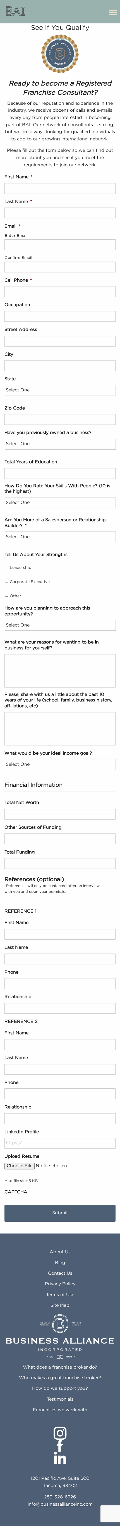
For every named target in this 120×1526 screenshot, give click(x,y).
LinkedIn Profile (21, 1132)
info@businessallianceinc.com (60, 1504)
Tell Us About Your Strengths (36, 555)
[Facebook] (60, 1446)
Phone (11, 972)
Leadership (20, 567)
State (10, 379)
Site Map (60, 1305)
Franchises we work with (60, 1410)
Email (12, 226)
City (8, 354)
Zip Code (14, 408)
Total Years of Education (30, 462)
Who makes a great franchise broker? (60, 1378)
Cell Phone (18, 280)
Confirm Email (18, 257)
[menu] (113, 11)
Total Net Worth (21, 803)
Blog (60, 1263)
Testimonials (60, 1399)
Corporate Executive (30, 582)
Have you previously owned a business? (48, 433)
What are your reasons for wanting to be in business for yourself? (51, 645)
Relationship (18, 997)
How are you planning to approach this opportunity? (47, 611)
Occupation (17, 305)
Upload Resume (21, 1156)
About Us (60, 1252)
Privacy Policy (60, 1284)
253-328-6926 (60, 1497)
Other (15, 596)
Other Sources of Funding (33, 827)
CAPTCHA (15, 1192)
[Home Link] (16, 12)
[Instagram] (60, 1433)
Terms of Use (60, 1295)
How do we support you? (60, 1388)
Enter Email (16, 235)
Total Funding (19, 852)
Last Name (18, 202)
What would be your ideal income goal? (48, 753)
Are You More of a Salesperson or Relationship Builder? (55, 523)
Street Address (20, 330)
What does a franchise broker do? (60, 1367)
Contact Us (60, 1273)
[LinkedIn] (60, 1458)
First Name (18, 177)
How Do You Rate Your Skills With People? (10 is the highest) (57, 489)
